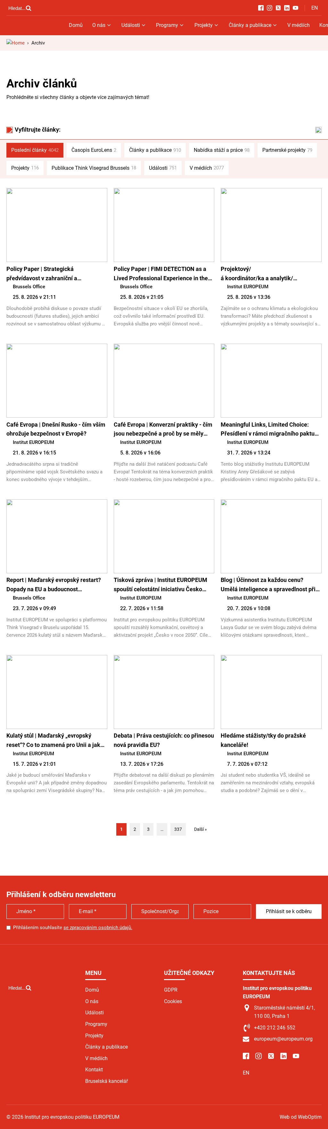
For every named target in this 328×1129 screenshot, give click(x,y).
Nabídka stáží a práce (222, 150)
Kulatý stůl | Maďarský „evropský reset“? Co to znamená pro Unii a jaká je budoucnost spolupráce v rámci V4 (54, 741)
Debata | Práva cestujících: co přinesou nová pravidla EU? (164, 740)
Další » (200, 829)
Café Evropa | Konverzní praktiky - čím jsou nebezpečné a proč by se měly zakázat (163, 430)
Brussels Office (29, 287)
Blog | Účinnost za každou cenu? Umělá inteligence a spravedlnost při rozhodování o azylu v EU (268, 585)
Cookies (173, 1001)
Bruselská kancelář (106, 1081)
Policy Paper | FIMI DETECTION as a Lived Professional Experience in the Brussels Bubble (161, 274)
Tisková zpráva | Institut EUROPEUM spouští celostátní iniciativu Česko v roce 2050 (160, 585)
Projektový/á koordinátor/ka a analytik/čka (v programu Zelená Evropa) (262, 274)
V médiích (298, 25)
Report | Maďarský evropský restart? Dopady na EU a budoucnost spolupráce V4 (53, 585)
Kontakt (94, 1070)
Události (130, 25)
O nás (98, 25)
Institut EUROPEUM (247, 287)
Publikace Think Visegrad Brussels (94, 168)
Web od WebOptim (301, 1117)
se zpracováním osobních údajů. (97, 927)
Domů (76, 25)
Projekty (203, 25)
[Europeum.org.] (15, 43)
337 (178, 829)
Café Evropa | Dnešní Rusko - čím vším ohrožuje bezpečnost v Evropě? (55, 429)
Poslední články (35, 150)
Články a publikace (250, 25)
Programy (167, 25)
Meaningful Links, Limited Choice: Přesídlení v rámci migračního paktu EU (268, 430)
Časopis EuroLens (93, 150)
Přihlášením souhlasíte (72, 927)
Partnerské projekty (287, 150)
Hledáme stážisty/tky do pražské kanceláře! (263, 740)
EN (314, 8)
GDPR (170, 990)
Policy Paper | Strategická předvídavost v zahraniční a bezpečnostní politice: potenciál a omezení (49, 274)
